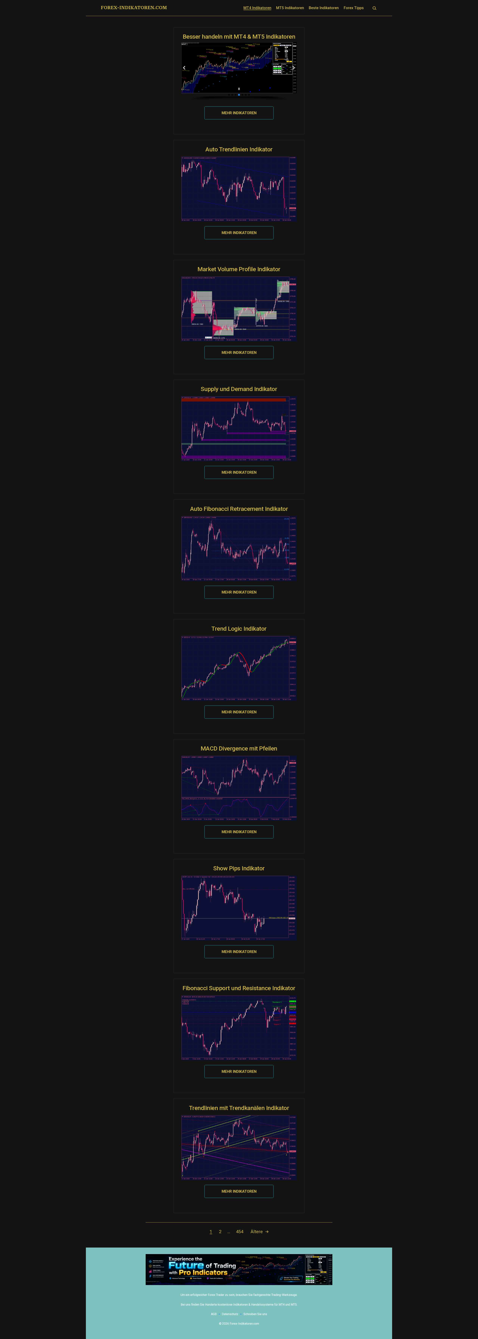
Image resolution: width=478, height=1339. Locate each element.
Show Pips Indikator (239, 868)
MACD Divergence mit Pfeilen (239, 748)
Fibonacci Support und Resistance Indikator (239, 988)
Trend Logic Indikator (239, 628)
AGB (214, 1314)
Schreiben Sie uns (255, 1314)
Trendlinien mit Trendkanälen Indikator (239, 1107)
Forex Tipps (354, 8)
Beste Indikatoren (324, 8)
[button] (184, 68)
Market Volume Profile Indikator (239, 269)
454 (239, 1231)
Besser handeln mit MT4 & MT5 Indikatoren (239, 36)
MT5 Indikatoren (290, 8)
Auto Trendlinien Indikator (239, 149)
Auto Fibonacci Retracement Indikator (239, 508)
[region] (239, 72)
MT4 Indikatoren (257, 8)
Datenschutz (230, 1314)
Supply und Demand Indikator (239, 389)
